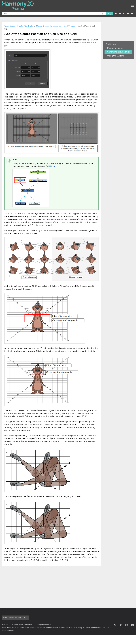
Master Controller (25, 26)
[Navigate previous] (115, 13)
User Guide (9, 26)
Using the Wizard (115, 55)
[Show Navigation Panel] (132, 6)
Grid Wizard (69, 26)
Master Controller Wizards (48, 26)
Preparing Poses (115, 48)
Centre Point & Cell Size (118, 51)
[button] (103, 14)
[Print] (127, 13)
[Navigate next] (131, 13)
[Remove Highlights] (123, 13)
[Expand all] (119, 13)
